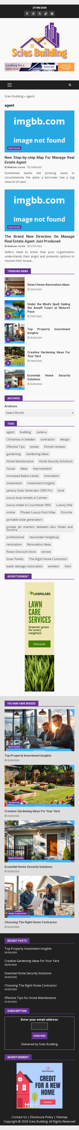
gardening (13, 454)
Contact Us (19, 1117)
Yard (67, 566)
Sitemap (61, 1117)
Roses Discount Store (21, 552)
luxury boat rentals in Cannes (26, 498)
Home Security (15, 858)
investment (14, 483)
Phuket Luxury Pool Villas (37, 512)
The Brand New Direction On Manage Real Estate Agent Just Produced (39, 210)
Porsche (66, 512)
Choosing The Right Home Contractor (14, 383)
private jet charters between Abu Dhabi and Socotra (39, 528)
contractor (47, 439)
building (25, 432)
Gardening (13, 802)
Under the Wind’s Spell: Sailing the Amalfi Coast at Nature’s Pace (14, 290)
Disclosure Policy (41, 1117)
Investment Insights (41, 483)
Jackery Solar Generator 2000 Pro (29, 490)
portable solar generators (24, 520)
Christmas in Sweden (20, 439)
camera (41, 432)
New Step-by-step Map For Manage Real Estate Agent (39, 131)
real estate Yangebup (44, 537)
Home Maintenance (19, 461)
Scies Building (14, 96)
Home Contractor (17, 913)
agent (10, 432)
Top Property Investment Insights (14, 313)
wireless (53, 566)
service (46, 552)
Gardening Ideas (37, 454)
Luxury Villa (64, 505)
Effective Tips (15, 447)
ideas (24, 469)
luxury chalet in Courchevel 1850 (28, 505)
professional (15, 537)
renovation (14, 544)
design (64, 439)
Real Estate (14, 148)
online (10, 512)
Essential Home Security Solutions (14, 360)
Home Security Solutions (56, 461)
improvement (42, 469)
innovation (51, 476)
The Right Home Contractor (48, 559)
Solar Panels (15, 559)
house (10, 469)
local (61, 490)
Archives (11, 406)
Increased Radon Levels (22, 476)
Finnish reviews (54, 447)
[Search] (70, 84)
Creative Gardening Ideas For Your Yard (14, 337)
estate (34, 447)
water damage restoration (24, 566)
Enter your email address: (39, 1020)
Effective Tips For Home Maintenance (30, 998)
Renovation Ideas (39, 544)
